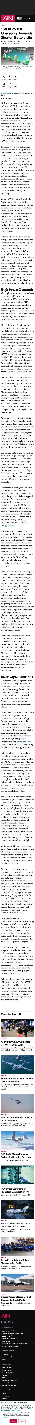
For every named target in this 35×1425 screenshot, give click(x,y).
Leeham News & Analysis (10, 1346)
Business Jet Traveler (8, 1338)
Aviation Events (7, 1383)
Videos (4, 1375)
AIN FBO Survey (7, 1331)
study (15, 155)
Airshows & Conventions (9, 1380)
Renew (4, 1359)
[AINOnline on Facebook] (1, 1322)
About (4, 1393)
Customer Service (7, 1357)
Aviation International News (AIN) (12, 1333)
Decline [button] (22, 1421)
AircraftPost (6, 1336)
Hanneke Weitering (10, 93)
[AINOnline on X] (9, 1322)
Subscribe (5, 1354)
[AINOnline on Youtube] (5, 1322)
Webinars (5, 1378)
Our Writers (5, 1396)
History (4, 1398)
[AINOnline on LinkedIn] (12, 1322)
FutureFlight (6, 1341)
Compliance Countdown (9, 1385)
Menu (27, 18)
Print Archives (6, 1367)
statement (17, 435)
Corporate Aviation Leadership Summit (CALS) (16, 1344)
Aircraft (4, 25)
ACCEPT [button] (13, 1421)
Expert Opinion (6, 1370)
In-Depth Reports (7, 1373)
